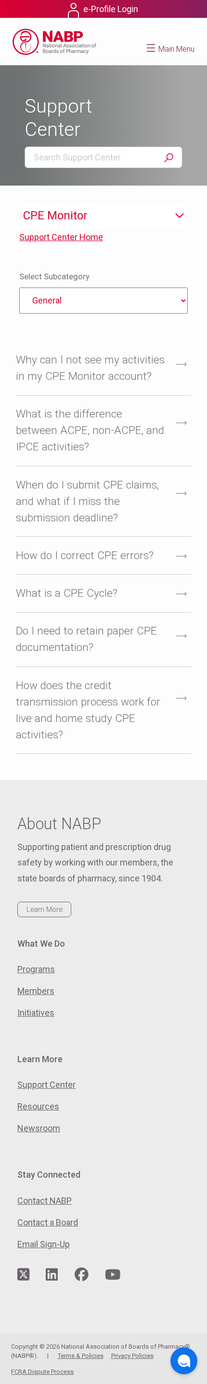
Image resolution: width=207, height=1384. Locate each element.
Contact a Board (47, 1222)
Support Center (46, 1085)
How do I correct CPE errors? (85, 555)
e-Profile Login (110, 9)
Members (35, 991)
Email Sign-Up (43, 1244)
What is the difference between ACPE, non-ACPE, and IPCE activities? (90, 430)
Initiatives (35, 1013)
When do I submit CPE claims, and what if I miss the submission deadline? (87, 501)
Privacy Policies (132, 1355)
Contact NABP (44, 1201)
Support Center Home (61, 237)
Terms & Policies (81, 1355)
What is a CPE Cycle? (66, 593)
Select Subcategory (54, 276)
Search (168, 157)
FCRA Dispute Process (42, 1371)
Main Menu (176, 49)
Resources (38, 1106)
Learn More (44, 909)
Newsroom (38, 1128)
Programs (36, 969)
